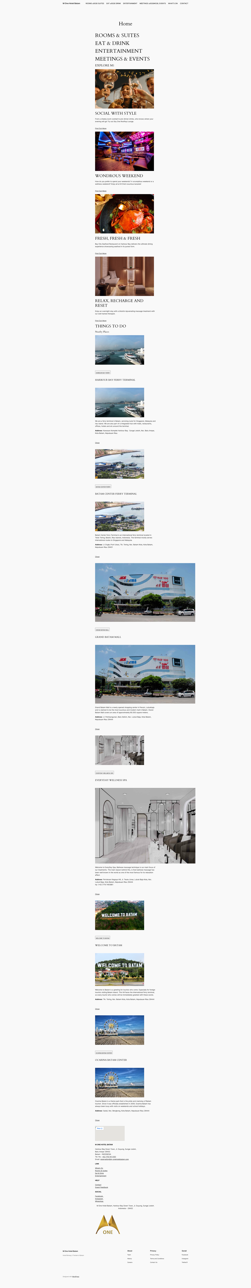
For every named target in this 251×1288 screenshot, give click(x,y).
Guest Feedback (101, 1187)
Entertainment (100, 1176)
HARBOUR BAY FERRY (103, 373)
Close (97, 443)
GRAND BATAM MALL (102, 630)
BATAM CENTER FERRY (103, 487)
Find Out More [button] (100, 128)
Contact (98, 1185)
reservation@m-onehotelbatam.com (114, 1159)
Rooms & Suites (101, 1171)
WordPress (75, 1276)
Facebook (99, 1196)
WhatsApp (99, 1201)
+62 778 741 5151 (109, 1157)
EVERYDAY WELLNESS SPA (104, 773)
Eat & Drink (99, 1173)
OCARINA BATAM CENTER (104, 1053)
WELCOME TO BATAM (102, 938)
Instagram (99, 1199)
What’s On (99, 1168)
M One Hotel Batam (71, 3)
